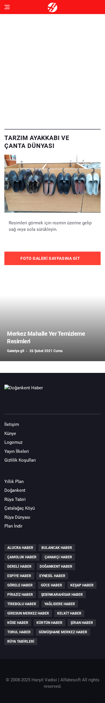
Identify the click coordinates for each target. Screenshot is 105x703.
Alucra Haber (20, 548)
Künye (10, 433)
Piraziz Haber (20, 595)
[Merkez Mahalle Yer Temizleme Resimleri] (52, 314)
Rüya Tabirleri (20, 641)
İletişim (11, 424)
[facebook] (10, 403)
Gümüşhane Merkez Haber (63, 632)
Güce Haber (51, 585)
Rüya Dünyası (17, 517)
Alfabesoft (70, 679)
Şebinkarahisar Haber (62, 595)
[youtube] (27, 403)
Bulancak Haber (56, 548)
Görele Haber (20, 585)
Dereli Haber (19, 566)
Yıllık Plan (14, 481)
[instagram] (44, 403)
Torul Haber (19, 632)
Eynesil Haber (52, 576)
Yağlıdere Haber (59, 604)
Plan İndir (13, 526)
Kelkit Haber (69, 613)
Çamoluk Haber (21, 557)
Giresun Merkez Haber (28, 613)
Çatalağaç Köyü (19, 508)
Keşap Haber (82, 585)
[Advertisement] (52, 69)
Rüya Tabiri (15, 499)
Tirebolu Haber (21, 604)
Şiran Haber (82, 623)
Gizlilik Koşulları (20, 460)
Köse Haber (17, 623)
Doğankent (14, 490)
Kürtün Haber (49, 623)
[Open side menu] (7, 7)
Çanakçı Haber (58, 557)
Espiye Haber (19, 576)
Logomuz (13, 442)
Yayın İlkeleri (16, 451)
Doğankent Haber (56, 566)
